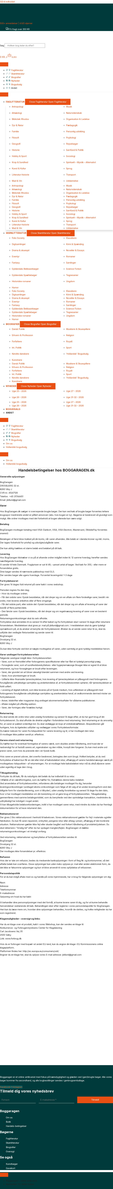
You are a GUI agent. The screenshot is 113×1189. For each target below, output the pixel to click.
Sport (69, 347)
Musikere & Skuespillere (78, 329)
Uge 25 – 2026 (19, 391)
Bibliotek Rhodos (20, 119)
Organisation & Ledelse (77, 119)
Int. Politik (16, 347)
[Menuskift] (4, 64)
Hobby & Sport (19, 156)
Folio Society (18, 238)
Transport (71, 174)
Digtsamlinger (19, 244)
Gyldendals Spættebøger (24, 275)
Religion (70, 335)
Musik (69, 106)
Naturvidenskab (74, 113)
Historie (16, 150)
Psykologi (71, 137)
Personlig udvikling (75, 131)
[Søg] (50, 46)
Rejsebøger (72, 144)
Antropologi (17, 106)
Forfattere (17, 341)
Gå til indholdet (7, 1)
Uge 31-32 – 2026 (75, 397)
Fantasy (16, 262)
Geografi (16, 144)
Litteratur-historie (20, 174)
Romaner (70, 256)
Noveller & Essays (75, 250)
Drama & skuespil (20, 250)
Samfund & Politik (75, 150)
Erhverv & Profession (22, 335)
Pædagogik (72, 125)
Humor (15, 287)
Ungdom (70, 281)
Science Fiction (73, 269)
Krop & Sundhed (20, 162)
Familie (15, 131)
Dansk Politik (18, 329)
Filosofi (15, 137)
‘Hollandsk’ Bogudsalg (77, 353)
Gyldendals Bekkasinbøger (25, 269)
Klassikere (71, 238)
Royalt (69, 341)
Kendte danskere (20, 353)
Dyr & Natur (17, 125)
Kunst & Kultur (19, 168)
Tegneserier (72, 275)
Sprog (69, 168)
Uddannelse (72, 181)
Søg (2, 45)
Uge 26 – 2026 (19, 397)
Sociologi (70, 156)
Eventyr (15, 256)
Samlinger (71, 262)
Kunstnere (17, 360)
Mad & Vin (17, 181)
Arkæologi (17, 113)
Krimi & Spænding (75, 244)
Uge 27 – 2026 (73, 391)
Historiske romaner (21, 281)
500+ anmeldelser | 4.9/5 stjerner (16, 23)
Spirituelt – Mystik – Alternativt (81, 162)
